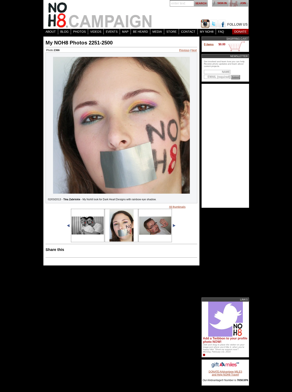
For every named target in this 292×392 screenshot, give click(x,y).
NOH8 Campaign (100, 14)
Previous (184, 50)
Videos (95, 31)
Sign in (222, 3)
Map (125, 31)
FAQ (221, 31)
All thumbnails (177, 206)
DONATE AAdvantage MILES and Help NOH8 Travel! (225, 373)
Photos (79, 31)
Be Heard (140, 31)
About (51, 31)
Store (171, 31)
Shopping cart (237, 38)
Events (112, 31)
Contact (188, 31)
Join (243, 3)
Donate (240, 31)
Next (194, 50)
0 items (209, 44)
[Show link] (225, 335)
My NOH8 (207, 31)
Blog (64, 31)
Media (157, 31)
